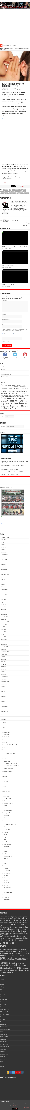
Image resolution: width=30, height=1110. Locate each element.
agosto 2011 (4, 684)
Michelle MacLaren (20, 396)
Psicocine (2, 1051)
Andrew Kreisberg (12, 385)
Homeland (6, 841)
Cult (4, 817)
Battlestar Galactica (8, 810)
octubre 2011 (4, 679)
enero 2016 (3, 567)
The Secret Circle (7, 887)
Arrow (7, 822)
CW (8, 391)
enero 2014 (3, 611)
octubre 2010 (4, 709)
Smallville (6, 868)
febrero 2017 (4, 547)
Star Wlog (2, 1056)
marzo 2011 (3, 696)
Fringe (5, 837)
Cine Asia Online (4, 1001)
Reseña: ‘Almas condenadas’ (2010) (20, 224)
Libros (3, 747)
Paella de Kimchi (4, 1044)
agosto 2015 (4, 577)
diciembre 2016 (4, 552)
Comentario (5, 300)
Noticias (7, 48)
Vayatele (2, 1066)
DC (15, 391)
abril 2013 (3, 634)
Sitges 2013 (5, 781)
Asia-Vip (2, 986)
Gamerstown (3, 1021)
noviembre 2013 (4, 616)
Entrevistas (4, 742)
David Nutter (11, 391)
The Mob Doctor (7, 882)
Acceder (3, 369)
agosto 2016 (4, 559)
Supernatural (7, 870)
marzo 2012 (3, 666)
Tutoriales (4, 789)
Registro (3, 366)
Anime (3, 727)
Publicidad (4, 776)
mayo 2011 (3, 691)
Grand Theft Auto (17, 189)
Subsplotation (3, 1059)
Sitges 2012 (5, 779)
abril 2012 (3, 664)
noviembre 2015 (4, 572)
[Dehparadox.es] (15, 5)
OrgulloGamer (3, 1041)
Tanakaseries (3, 1064)
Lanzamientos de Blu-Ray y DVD (9, 744)
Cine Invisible (3, 1004)
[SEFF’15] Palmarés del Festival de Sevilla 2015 (14, 247)
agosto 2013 (4, 624)
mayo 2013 (3, 631)
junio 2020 (3, 539)
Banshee (6, 808)
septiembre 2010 (5, 711)
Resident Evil (4, 193)
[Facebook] (10, 1072)
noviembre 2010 (4, 706)
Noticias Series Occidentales (12, 765)
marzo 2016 (3, 564)
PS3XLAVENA (3, 1049)
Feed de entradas (5, 371)
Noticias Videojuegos (11, 89)
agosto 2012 (4, 654)
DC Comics (18, 391)
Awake (5, 805)
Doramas (4, 739)
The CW (16, 406)
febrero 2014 (4, 609)
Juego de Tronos (7, 844)
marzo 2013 (3, 636)
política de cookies (16, 1105)
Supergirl (8, 826)
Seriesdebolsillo (4, 1054)
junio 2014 (3, 599)
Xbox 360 (26, 193)
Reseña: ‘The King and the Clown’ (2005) (14, 471)
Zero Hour (6, 902)
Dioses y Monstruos (4, 1009)
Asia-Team (2, 984)
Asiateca (2, 989)
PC (26, 401)
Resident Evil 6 (12, 193)
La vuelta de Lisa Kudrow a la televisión (10, 220)
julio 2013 (3, 626)
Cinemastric (3, 1006)
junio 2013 (3, 629)
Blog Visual (2, 994)
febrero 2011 (4, 699)
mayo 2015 (3, 579)
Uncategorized (5, 794)
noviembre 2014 (4, 589)
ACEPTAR (15, 1108)
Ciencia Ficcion (18, 387)
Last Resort (6, 846)
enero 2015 (3, 584)
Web (3, 324)
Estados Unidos (10, 393)
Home (2, 48)
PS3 (12, 403)
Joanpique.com (3, 1026)
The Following (7, 878)
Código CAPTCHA (6, 341)
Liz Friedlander (8, 396)
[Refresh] (13, 334)
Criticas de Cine (6, 732)
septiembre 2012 (5, 651)
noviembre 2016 (4, 554)
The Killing (6, 880)
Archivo (2, 416)
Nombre (4, 314)
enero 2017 (3, 549)
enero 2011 (3, 701)
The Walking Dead (8, 892)
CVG (5, 182)
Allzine (1, 982)
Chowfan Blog (3, 999)
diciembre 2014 (4, 587)
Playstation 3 (22, 191)
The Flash (8, 829)
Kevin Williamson (25, 395)
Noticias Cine (13, 398)
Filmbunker (2, 1019)
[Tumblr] (22, 1072)
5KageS (2, 979)
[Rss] (8, 1072)
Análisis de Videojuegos (7, 725)
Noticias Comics (7, 759)
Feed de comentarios (6, 374)
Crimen (20, 389)
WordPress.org (4, 376)
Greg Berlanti (20, 393)
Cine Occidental (7, 736)
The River (6, 885)
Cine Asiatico (7, 734)
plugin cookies (26, 1107)
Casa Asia (2, 996)
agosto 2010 (4, 714)
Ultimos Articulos (6, 791)
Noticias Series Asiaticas (11, 763)
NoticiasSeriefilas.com (5, 1036)
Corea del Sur (14, 389)
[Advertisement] (15, 28)
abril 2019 (3, 542)
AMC (7, 385)
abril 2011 (3, 694)
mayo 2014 (3, 602)
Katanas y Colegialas (5, 1029)
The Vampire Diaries (8, 890)
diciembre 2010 (4, 704)
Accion (3, 385)
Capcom (6, 189)
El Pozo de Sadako (4, 1014)
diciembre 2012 (4, 644)
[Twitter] (13, 1072)
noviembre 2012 (4, 646)
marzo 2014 (3, 606)
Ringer (5, 863)
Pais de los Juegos (4, 1046)
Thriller (21, 406)
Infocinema (3, 1024)
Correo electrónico (6, 319)
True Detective (7, 899)
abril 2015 (3, 582)
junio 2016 (3, 562)
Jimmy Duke (3, 461)
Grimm (5, 839)
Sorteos (4, 784)
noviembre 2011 (4, 676)
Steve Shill (8, 406)
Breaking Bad (7, 815)
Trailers (4, 786)
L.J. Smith (3, 396)
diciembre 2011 (4, 674)
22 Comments (22, 89)
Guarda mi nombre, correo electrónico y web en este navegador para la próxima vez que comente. (15, 330)
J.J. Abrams (25, 393)
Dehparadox (5, 88)
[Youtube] (19, 1072)
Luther (5, 849)
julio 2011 (3, 686)
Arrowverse (19, 385)
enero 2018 (3, 544)
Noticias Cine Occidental (11, 756)
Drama (24, 391)
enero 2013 (3, 641)
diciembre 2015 (4, 569)
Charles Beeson (9, 387)
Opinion (4, 774)
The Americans (7, 873)
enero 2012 (3, 671)
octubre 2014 (4, 592)
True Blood (6, 897)
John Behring (14, 395)
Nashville (6, 853)
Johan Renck (8, 395)
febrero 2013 (4, 639)
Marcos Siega (13, 396)
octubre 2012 (4, 649)
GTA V (24, 189)
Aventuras (3, 387)
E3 (10, 189)
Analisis (4, 722)
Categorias (3, 426)
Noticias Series (7, 761)
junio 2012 (3, 659)
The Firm (6, 875)
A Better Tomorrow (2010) (12, 474)
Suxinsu (2, 1061)
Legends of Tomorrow (11, 824)
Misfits (5, 851)
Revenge (6, 858)
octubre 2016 (4, 557)
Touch (5, 894)
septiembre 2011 (5, 681)
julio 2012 (3, 656)
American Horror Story (9, 803)
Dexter (5, 834)
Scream (5, 866)
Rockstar (20, 193)
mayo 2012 (3, 661)
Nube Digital (3, 1039)
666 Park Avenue (7, 798)
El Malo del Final (4, 1011)
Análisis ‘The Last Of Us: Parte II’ (10, 45)
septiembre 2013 (5, 621)
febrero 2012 (4, 669)
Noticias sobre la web (7, 771)
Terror (12, 406)
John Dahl (19, 395)
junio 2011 (3, 689)
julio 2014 (3, 597)
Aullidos (2, 991)
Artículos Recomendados (8, 730)
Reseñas (17, 403)
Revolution (6, 861)
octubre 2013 (4, 619)
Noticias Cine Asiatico (10, 753)
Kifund (1, 1031)
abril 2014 (3, 604)
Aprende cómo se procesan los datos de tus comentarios (14, 350)
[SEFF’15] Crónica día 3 (8, 284)
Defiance (6, 832)
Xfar (1, 1069)
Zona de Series (10, 408)
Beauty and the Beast (8, 812)
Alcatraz (5, 800)
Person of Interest (8, 856)
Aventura (23, 385)
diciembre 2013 (4, 614)
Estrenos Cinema (4, 1016)
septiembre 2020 (5, 537)
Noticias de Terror (4, 1034)
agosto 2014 (4, 594)
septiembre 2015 (5, 574)
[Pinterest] (16, 1072)
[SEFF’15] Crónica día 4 (8, 265)
